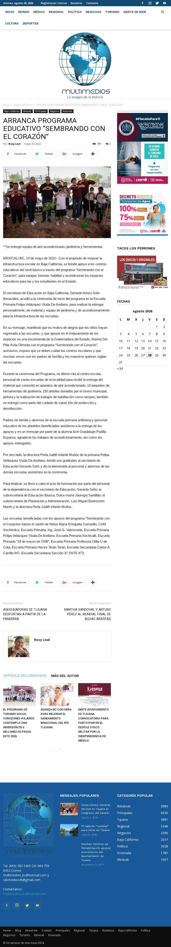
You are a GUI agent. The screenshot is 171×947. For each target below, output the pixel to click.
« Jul (120, 368)
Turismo (112, 12)
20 (143, 348)
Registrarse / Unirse (54, 3)
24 (120, 355)
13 (143, 341)
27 (143, 355)
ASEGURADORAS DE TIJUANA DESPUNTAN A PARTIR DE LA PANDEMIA (25, 614)
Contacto (92, 3)
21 (149, 348)
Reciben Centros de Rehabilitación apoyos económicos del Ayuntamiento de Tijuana (96, 852)
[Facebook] (142, 3)
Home (7, 930)
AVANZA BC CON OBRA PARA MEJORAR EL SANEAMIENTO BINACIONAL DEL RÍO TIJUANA (56, 718)
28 (149, 355)
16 (164, 341)
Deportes (31, 23)
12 (136, 341)
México (39, 12)
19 (136, 348)
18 (128, 348)
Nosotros (76, 3)
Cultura (12, 23)
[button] (162, 12)
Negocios (93, 12)
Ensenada (54, 935)
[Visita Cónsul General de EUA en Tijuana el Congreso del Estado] (69, 809)
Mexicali (27, 111)
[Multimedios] (85, 64)
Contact (47, 930)
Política (75, 12)
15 (157, 341)
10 (120, 341)
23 (164, 348)
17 (120, 348)
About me (31, 930)
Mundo (23, 12)
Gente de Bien (134, 12)
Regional (56, 12)
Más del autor (65, 676)
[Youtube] (164, 3)
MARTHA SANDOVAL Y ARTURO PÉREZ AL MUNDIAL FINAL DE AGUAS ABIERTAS (87, 614)
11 (128, 341)
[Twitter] (157, 3)
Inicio (9, 12)
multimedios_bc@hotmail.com (25, 894)
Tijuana (93, 930)
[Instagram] (150, 3)
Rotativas (67, 111)
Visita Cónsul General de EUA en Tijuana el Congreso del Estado (95, 809)
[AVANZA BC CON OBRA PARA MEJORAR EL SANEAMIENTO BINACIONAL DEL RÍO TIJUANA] (57, 694)
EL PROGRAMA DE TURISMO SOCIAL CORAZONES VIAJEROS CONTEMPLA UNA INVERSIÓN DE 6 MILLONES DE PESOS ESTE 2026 (18, 723)
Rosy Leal (14, 143)
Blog (18, 930)
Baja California (23, 105)
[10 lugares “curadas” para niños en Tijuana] (69, 830)
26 (136, 355)
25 (128, 355)
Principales (40, 111)
